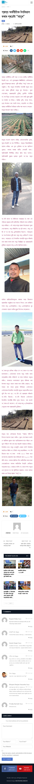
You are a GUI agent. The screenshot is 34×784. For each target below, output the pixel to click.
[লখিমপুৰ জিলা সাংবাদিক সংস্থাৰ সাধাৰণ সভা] (24, 585)
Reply (30, 626)
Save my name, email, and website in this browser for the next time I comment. (17, 754)
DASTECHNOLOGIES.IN (21, 781)
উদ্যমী (3, 20)
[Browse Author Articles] (17, 526)
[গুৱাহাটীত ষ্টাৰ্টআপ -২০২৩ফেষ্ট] (24, 564)
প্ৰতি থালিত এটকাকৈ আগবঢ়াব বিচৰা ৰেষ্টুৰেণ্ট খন (25, 545)
